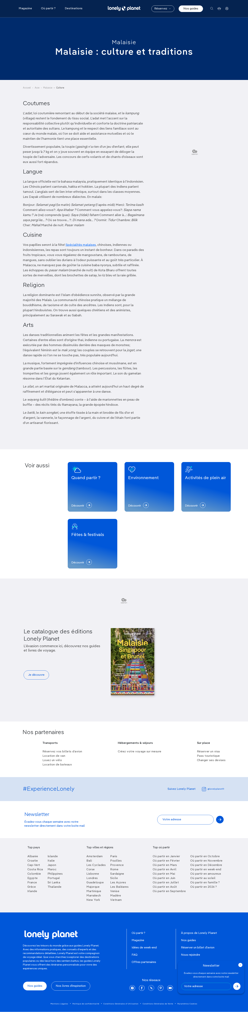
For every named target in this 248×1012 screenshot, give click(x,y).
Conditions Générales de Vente (158, 1004)
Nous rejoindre (190, 954)
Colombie (34, 873)
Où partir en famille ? (205, 882)
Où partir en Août (165, 887)
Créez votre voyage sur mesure (139, 751)
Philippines (55, 873)
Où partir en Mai (164, 873)
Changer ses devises (211, 760)
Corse (90, 869)
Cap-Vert (33, 865)
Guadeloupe (95, 882)
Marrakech (93, 895)
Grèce (31, 887)
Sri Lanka (54, 882)
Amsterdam (94, 856)
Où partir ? (138, 933)
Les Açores (118, 882)
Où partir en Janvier (166, 856)
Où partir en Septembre (169, 891)
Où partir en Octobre (205, 856)
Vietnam (116, 900)
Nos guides (190, 8)
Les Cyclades (96, 865)
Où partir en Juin (164, 878)
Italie (51, 860)
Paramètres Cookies (187, 1004)
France (32, 882)
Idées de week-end (144, 947)
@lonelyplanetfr (216, 789)
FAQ (134, 954)
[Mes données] (226, 8)
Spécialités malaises (81, 245)
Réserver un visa (208, 751)
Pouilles (116, 860)
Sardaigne (117, 873)
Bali (89, 860)
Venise (114, 891)
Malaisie (124, 42)
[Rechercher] (211, 8)
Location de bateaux (57, 764)
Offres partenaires (144, 962)
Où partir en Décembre (206, 865)
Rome (114, 869)
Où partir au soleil (203, 878)
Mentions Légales (59, 1004)
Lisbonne (92, 873)
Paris (113, 856)
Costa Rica (35, 869)
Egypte (32, 878)
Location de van (53, 756)
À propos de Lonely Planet (199, 933)
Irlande (32, 891)
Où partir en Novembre (206, 860)
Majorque (92, 887)
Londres (92, 878)
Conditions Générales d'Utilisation (121, 1004)
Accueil (27, 88)
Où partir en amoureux (205, 873)
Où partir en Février (166, 860)
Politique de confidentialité (85, 1004)
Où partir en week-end (205, 869)
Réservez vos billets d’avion (62, 751)
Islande (53, 856)
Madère (115, 895)
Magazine (138, 940)
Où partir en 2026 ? (203, 887)
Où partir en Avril (164, 869)
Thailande (55, 887)
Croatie (32, 860)
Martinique (93, 891)
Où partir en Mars (165, 865)
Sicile (114, 878)
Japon (52, 865)
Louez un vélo (52, 760)
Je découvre (36, 675)
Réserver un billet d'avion (197, 947)
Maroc (52, 869)
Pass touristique (208, 756)
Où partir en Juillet (166, 882)
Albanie (32, 856)
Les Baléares (119, 887)
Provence (117, 865)
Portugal (54, 878)
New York (93, 900)
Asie (37, 88)
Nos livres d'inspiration (71, 986)
